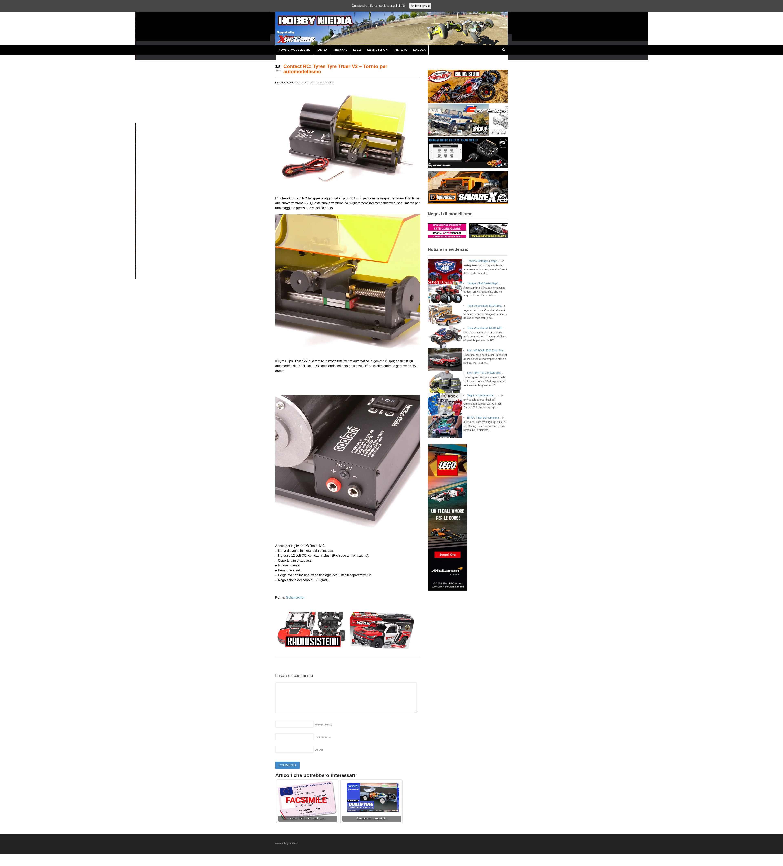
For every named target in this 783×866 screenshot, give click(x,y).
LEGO (357, 50)
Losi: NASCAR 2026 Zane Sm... (486, 350)
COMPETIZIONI (377, 50)
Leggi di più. (397, 5)
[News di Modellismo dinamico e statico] (323, 24)
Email (323, 737)
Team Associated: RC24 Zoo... (485, 305)
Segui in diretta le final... (481, 395)
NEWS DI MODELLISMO (294, 50)
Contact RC (302, 82)
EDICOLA (419, 50)
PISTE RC (400, 50)
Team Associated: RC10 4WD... (486, 328)
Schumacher (327, 82)
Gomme (314, 82)
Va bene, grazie (420, 5)
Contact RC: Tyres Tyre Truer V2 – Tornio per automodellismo (335, 69)
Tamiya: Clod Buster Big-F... (484, 283)
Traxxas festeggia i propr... (483, 260)
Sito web (319, 750)
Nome (323, 724)
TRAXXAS (340, 50)
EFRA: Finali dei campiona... (484, 417)
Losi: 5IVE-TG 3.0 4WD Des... (485, 372)
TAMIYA (321, 50)
